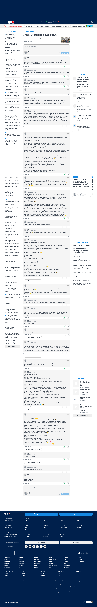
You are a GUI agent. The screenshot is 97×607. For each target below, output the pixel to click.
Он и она (62, 520)
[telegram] (26, 546)
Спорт (77, 520)
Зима (44, 520)
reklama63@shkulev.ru (73, 580)
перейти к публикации (31, 31)
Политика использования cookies (56, 594)
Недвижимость (8, 19)
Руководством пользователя (55, 587)
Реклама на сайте (8, 520)
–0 (68, 66)
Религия (62, 534)
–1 (68, 446)
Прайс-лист (7, 523)
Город (26, 527)
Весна (26, 525)
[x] (41, 546)
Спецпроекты (79, 532)
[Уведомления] (88, 22)
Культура (45, 525)
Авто (26, 520)
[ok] (33, 546)
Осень (61, 523)
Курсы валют (48, 19)
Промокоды (17, 19)
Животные (27, 534)
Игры (57, 19)
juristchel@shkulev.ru (37, 590)
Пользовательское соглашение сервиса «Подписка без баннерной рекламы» (65, 598)
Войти (29, 53)
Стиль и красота (80, 523)
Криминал (46, 523)
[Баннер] (91, 26)
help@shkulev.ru (14, 591)
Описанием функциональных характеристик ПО (59, 588)
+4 (64, 406)
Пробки (49, 22)
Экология (78, 527)
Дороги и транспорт (30, 529)
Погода (30, 19)
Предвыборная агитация (10, 534)
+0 (64, 66)
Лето (44, 527)
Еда (26, 532)
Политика (62, 525)
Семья (61, 536)
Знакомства (24, 19)
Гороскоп (40, 19)
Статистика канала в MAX (11, 536)
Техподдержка (8, 532)
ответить (27, 66)
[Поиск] (85, 22)
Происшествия (63, 527)
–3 (68, 296)
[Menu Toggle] (5, 22)
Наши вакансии (8, 529)
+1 (64, 94)
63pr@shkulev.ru (68, 584)
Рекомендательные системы (55, 596)
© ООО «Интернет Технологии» (11, 602)
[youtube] (44, 546)
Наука (44, 532)
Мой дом (45, 529)
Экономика (79, 529)
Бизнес (27, 523)
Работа (61, 529)
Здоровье (27, 536)
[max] (37, 546)
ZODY (54, 19)
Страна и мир (79, 525)
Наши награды (8, 527)
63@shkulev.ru (20, 589)
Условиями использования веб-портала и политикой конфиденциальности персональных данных (69, 589)
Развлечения (63, 532)
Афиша (35, 19)
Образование (46, 536)
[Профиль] (91, 22)
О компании (7, 525)
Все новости (12, 31)
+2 (64, 174)
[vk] (30, 546)
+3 (64, 317)
